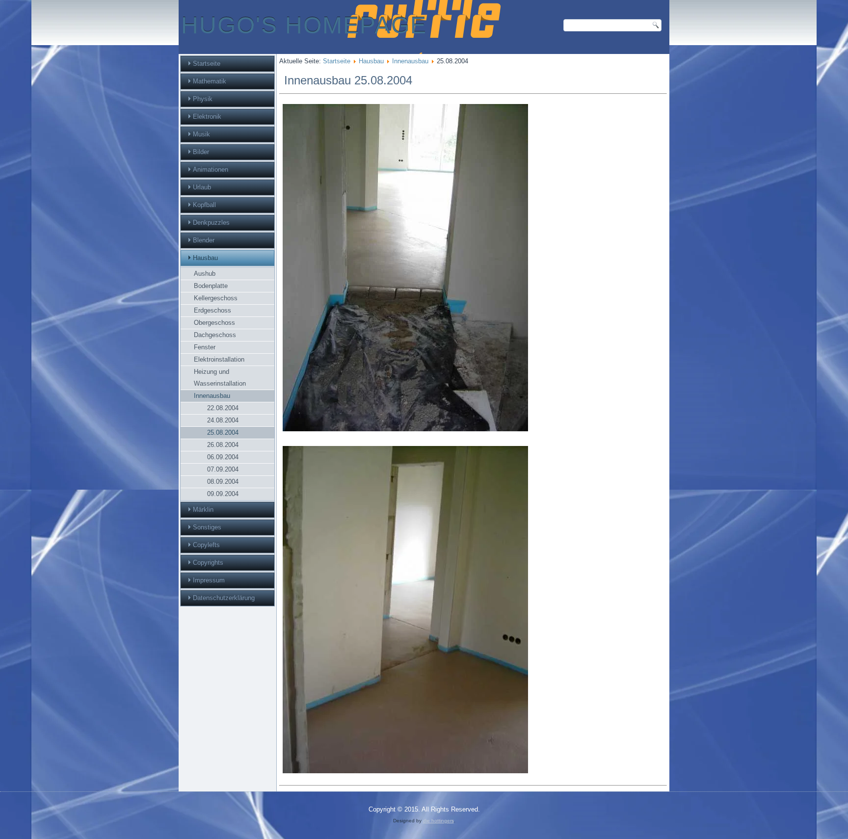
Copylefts (206, 545)
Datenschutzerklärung (224, 598)
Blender (203, 240)
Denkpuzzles (211, 222)
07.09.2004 (222, 469)
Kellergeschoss (216, 298)
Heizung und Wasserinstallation (220, 377)
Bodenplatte (211, 285)
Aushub (204, 273)
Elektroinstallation (219, 359)
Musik (201, 134)
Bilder (201, 152)
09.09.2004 (222, 494)
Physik (202, 99)
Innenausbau (212, 395)
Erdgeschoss (212, 310)
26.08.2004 (222, 444)
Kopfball (204, 205)
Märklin (203, 509)
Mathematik (209, 81)
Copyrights (208, 562)
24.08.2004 (222, 420)
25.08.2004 (222, 432)
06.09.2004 (222, 457)
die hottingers (438, 820)
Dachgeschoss (215, 335)
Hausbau (205, 258)
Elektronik (207, 116)
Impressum (209, 580)
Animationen (210, 169)
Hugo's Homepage (304, 25)
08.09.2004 (222, 481)
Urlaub (202, 187)
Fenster (204, 347)
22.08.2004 (222, 408)
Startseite (206, 63)
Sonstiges (207, 527)
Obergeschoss (214, 322)
